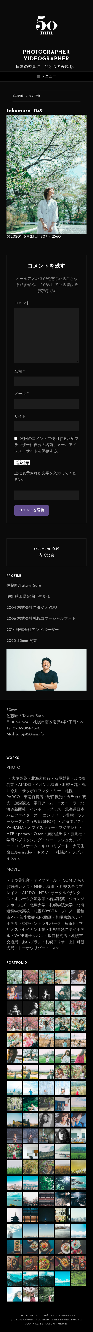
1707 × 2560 (50, 237)
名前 (19, 372)
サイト (20, 417)
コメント (22, 303)
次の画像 (34, 96)
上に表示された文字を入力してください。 (45, 477)
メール (21, 394)
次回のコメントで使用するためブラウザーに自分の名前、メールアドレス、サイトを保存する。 (46, 445)
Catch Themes (56, 1324)
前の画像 (18, 96)
